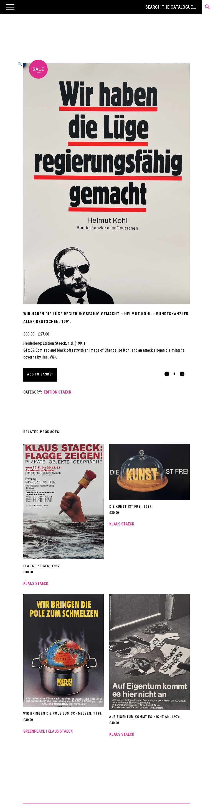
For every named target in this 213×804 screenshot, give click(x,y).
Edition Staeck (57, 392)
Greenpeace (34, 731)
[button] (10, 7)
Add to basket (40, 374)
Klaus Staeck (35, 583)
